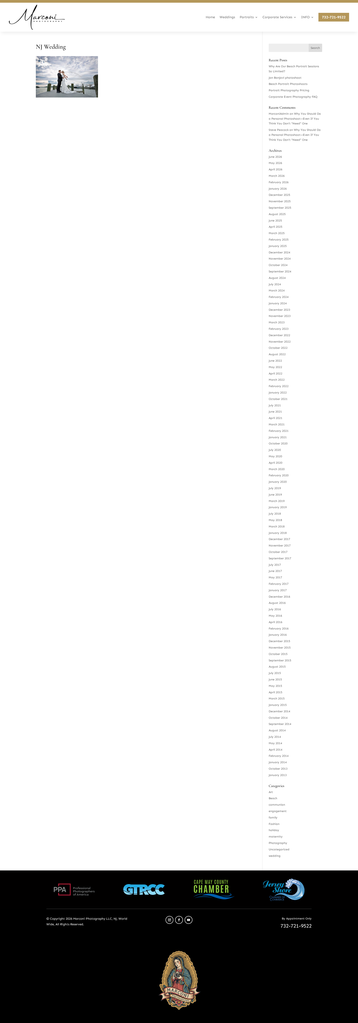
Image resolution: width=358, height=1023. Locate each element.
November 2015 (280, 647)
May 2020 (275, 456)
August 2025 (277, 214)
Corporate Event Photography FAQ (293, 97)
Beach (273, 798)
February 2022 (279, 386)
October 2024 (278, 265)
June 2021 (275, 411)
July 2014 (275, 737)
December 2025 (279, 195)
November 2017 (280, 545)
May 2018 (275, 520)
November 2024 (280, 258)
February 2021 (279, 431)
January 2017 (278, 590)
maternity (276, 836)
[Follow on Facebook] (179, 920)
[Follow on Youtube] (188, 920)
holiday (274, 830)
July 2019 (275, 488)
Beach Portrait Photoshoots (288, 84)
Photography (278, 843)
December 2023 (279, 310)
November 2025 (280, 201)
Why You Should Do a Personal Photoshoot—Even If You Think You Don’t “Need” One (295, 118)
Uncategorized (279, 849)
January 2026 (278, 188)
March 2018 (277, 526)
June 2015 (275, 679)
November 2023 (280, 316)
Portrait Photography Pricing (289, 90)
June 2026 (275, 157)
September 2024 (280, 271)
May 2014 (275, 743)
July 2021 (275, 405)
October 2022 (278, 348)
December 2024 (279, 252)
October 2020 (278, 443)
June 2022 (275, 360)
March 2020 (277, 469)
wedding (275, 856)
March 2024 (277, 290)
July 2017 (275, 565)
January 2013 (278, 775)
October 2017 (278, 552)
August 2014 (277, 730)
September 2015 (280, 660)
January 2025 (278, 246)
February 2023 (279, 329)
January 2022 (278, 392)
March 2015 (277, 698)
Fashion (274, 824)
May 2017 (275, 577)
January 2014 (278, 762)
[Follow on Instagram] (169, 920)
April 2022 (275, 373)
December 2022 (279, 335)
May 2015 (275, 686)
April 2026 (275, 169)
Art (271, 792)
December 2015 (279, 641)
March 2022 (277, 380)
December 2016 (279, 596)
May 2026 (275, 163)
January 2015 (278, 705)
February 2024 (279, 297)
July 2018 (275, 513)
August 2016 (277, 603)
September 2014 (280, 724)
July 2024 (275, 284)
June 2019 (275, 494)
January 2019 (278, 507)
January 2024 (278, 303)
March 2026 (277, 176)
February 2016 (279, 628)
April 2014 (275, 749)
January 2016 (278, 635)
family (273, 817)
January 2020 (278, 482)
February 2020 (279, 475)
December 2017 (279, 539)
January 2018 (278, 533)
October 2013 (278, 768)
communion (277, 804)
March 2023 (277, 322)
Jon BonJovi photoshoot (285, 77)
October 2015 (278, 654)
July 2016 (275, 609)
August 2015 (277, 666)
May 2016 (275, 615)
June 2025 (275, 220)
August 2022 (277, 354)
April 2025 (275, 227)
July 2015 (275, 673)
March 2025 (277, 233)
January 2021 (278, 437)
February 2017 (279, 584)
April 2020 (275, 463)
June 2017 (275, 571)
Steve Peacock (279, 130)
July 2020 (275, 450)
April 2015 (275, 692)
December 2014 (279, 711)
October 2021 (278, 399)
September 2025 (280, 207)
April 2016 (275, 622)
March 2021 (277, 424)
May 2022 (275, 367)
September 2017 (280, 558)
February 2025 (279, 239)
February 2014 (279, 756)
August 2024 (277, 278)
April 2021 (275, 418)
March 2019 (277, 501)
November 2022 (280, 341)
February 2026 (279, 182)
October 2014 (278, 718)
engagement (278, 811)
